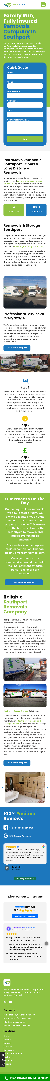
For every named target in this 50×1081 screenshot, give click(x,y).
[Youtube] (10, 1002)
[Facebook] (5, 1002)
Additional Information (18, 120)
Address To (12, 101)
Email (9, 111)
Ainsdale (7, 1060)
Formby (40, 246)
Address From (13, 92)
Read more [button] (10, 861)
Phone (10, 82)
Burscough (19, 246)
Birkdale (7, 1064)
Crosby (28, 246)
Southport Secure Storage (15, 711)
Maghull (7, 1043)
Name (10, 73)
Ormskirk (7, 1046)
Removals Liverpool (12, 1053)
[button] (43, 4)
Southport (8, 1057)
